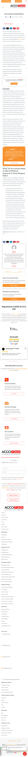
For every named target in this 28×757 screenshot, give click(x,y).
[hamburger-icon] (3, 7)
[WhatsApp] (17, 741)
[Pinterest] (19, 741)
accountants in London (14, 313)
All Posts (14, 266)
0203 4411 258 (5, 487)
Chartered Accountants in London (11, 744)
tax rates (20, 39)
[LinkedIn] (15, 741)
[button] (26, 1)
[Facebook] (9, 741)
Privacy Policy (19, 479)
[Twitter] (13, 741)
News (22, 16)
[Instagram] (11, 741)
